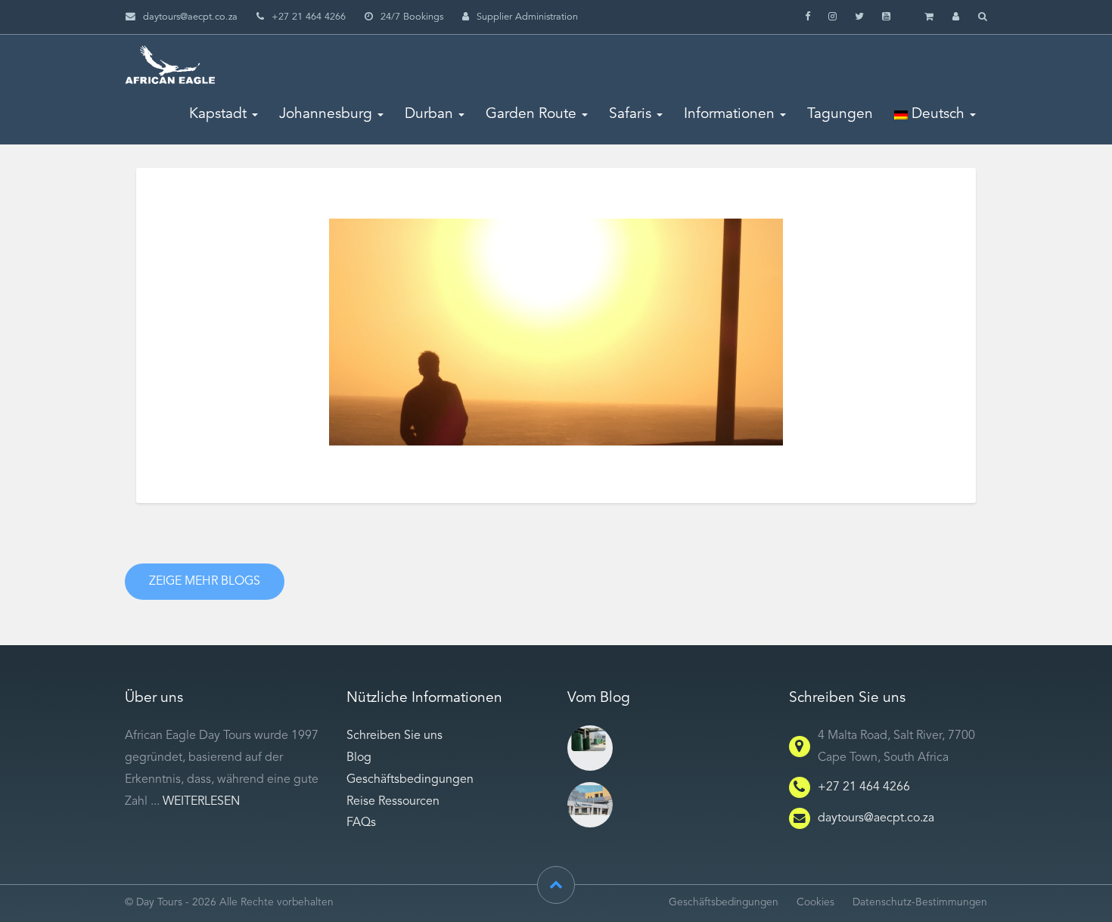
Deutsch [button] (936, 114)
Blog (358, 758)
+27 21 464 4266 (864, 787)
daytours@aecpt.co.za (190, 17)
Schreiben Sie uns (394, 736)
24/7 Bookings (412, 17)
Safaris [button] (630, 114)
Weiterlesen (201, 802)
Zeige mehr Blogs (204, 582)
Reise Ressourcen (393, 802)
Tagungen (840, 114)
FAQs (361, 823)
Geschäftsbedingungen (410, 780)
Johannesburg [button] (325, 114)
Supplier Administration (527, 17)
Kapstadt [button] (218, 114)
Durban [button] (429, 114)
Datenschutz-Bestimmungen (920, 903)
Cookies (815, 903)
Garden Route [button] (531, 114)
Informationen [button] (729, 114)
